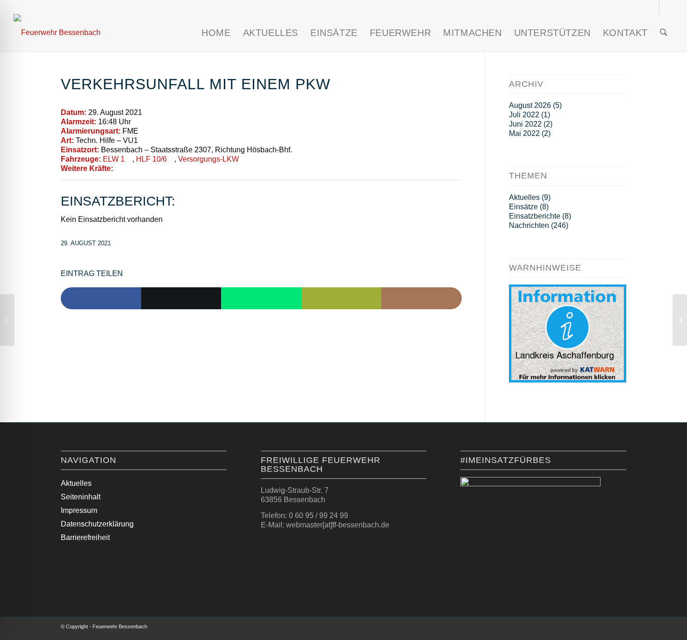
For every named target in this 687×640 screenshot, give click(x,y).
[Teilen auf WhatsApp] (261, 298)
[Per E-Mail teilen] (341, 298)
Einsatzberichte (534, 216)
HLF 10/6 (151, 159)
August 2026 (530, 105)
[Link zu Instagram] (652, 7)
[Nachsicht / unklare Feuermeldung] (7, 320)
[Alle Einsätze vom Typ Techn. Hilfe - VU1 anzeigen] (142, 140)
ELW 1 (114, 159)
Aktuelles (524, 197)
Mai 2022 (524, 133)
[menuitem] (215, 32)
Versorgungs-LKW (208, 159)
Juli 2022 (524, 115)
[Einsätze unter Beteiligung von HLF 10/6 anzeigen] (171, 159)
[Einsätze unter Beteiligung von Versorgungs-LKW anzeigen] (243, 159)
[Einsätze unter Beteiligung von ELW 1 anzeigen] (129, 159)
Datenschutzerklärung (97, 524)
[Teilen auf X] (181, 298)
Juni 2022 (525, 124)
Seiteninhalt (80, 497)
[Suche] (663, 32)
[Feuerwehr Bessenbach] (57, 32)
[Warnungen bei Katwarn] (567, 380)
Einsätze (523, 207)
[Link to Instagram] (421, 298)
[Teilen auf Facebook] (101, 298)
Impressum (79, 510)
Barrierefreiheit (85, 537)
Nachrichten (529, 225)
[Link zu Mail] (666, 7)
